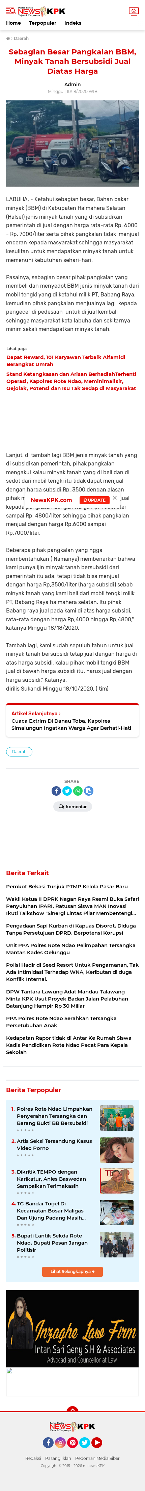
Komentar (76, 806)
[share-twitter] (67, 791)
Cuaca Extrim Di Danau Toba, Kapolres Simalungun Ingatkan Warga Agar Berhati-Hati (71, 724)
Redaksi (33, 1458)
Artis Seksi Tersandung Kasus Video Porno (54, 1144)
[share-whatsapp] (78, 791)
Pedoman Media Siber (97, 1458)
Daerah (19, 751)
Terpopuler (42, 23)
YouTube (101, 1451)
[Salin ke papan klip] (88, 791)
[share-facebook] (56, 791)
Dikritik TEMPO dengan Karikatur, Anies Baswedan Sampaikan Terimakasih (51, 1179)
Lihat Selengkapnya (71, 1271)
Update (96, 500)
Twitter (87, 1451)
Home (13, 23)
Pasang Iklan (58, 1458)
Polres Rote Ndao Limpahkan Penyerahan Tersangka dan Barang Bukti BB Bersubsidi (54, 1116)
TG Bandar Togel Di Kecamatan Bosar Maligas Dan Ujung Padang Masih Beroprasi (50, 1210)
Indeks (72, 23)
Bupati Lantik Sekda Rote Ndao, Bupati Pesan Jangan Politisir (52, 1242)
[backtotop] (72, 1412)
